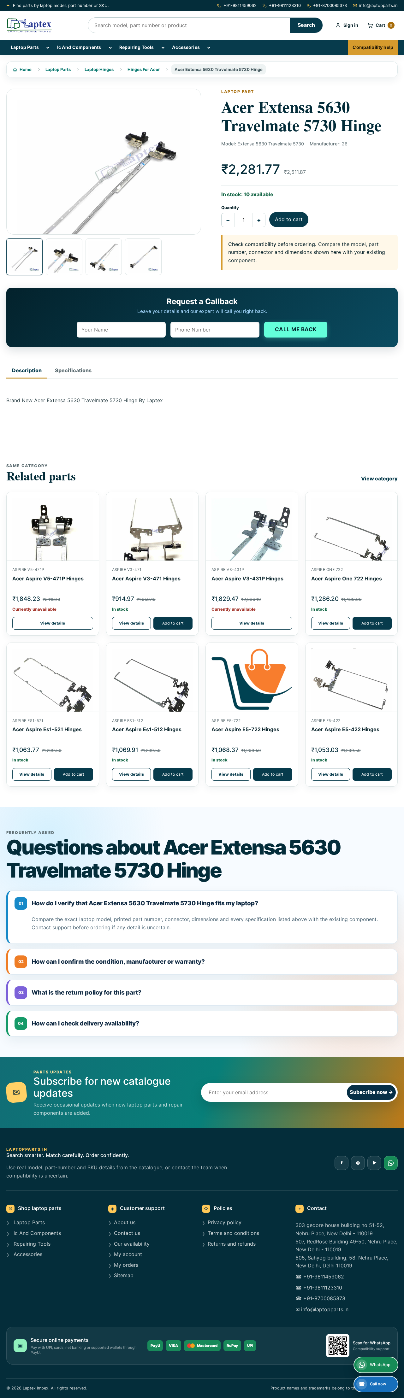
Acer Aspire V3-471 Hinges (146, 578)
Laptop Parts (25, 47)
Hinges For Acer (144, 69)
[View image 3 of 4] (104, 256)
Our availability (132, 1244)
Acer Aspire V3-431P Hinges (247, 578)
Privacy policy (224, 1222)
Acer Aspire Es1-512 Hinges (146, 729)
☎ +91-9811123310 (318, 1287)
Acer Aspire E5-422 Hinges (345, 729)
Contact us (127, 1233)
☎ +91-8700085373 (320, 1298)
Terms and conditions (233, 1233)
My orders (126, 1265)
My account (128, 1254)
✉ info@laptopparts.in (321, 1309)
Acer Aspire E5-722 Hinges (245, 729)
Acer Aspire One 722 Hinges (346, 578)
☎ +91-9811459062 (319, 1276)
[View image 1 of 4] (24, 256)
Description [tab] (27, 370)
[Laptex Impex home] (42, 25)
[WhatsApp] (391, 1163)
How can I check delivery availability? (78, 1023)
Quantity (230, 207)
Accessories (186, 47)
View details (52, 623)
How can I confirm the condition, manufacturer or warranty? (111, 961)
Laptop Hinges (99, 69)
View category (379, 478)
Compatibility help (373, 47)
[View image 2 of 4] (64, 256)
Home (26, 69)
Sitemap (124, 1275)
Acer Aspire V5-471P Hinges (48, 578)
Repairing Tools (136, 47)
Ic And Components (79, 47)
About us (124, 1222)
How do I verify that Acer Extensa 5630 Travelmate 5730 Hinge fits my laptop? (138, 903)
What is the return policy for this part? (80, 992)
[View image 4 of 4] (143, 256)
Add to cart (289, 219)
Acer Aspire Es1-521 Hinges (47, 729)
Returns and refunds (232, 1244)
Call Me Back (296, 329)
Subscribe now (371, 1092)
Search (306, 25)
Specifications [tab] (73, 370)
